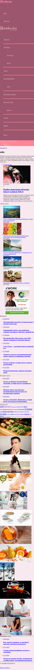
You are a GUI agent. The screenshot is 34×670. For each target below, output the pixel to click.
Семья (8, 86)
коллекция (20, 409)
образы (21, 411)
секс (30, 414)
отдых (3, 414)
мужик (15, 411)
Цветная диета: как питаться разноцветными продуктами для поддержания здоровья (16, 236)
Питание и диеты (9, 94)
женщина (15, 409)
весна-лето (20, 406)
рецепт (26, 414)
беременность (14, 406)
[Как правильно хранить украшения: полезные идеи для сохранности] (16, 525)
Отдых (5, 118)
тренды (2, 416)
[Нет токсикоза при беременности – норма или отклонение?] (15, 635)
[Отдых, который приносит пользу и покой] (15, 472)
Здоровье (6, 47)
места (5, 411)
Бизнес (5, 126)
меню (1, 411)
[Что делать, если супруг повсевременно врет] (15, 616)
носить (18, 411)
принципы (22, 414)
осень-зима (26, 411)
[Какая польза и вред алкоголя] (15, 598)
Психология (10, 55)
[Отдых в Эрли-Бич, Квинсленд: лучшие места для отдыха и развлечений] (12, 251)
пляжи (12, 414)
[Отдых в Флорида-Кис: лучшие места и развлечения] (12, 266)
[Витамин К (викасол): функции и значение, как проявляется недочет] (15, 561)
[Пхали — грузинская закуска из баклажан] (15, 435)
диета (25, 406)
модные (11, 411)
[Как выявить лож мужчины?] (15, 454)
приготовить (16, 414)
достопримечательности (6, 409)
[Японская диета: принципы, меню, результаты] (12, 281)
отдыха (8, 414)
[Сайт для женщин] (6, 4)
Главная (2, 148)
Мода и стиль (8, 102)
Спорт (5, 71)
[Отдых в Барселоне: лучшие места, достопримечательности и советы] (7, 580)
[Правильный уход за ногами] (15, 490)
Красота (9, 110)
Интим (8, 63)
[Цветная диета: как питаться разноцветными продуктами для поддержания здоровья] (12, 234)
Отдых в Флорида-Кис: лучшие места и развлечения (18, 267)
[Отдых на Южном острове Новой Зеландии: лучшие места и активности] (11, 217)
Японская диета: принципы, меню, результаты (16, 283)
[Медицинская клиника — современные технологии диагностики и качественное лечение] (13, 509)
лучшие (28, 409)
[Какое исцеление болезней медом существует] (15, 543)
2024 (2, 406)
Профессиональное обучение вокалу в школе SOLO (16, 190)
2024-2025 (7, 406)
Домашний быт (8, 79)
